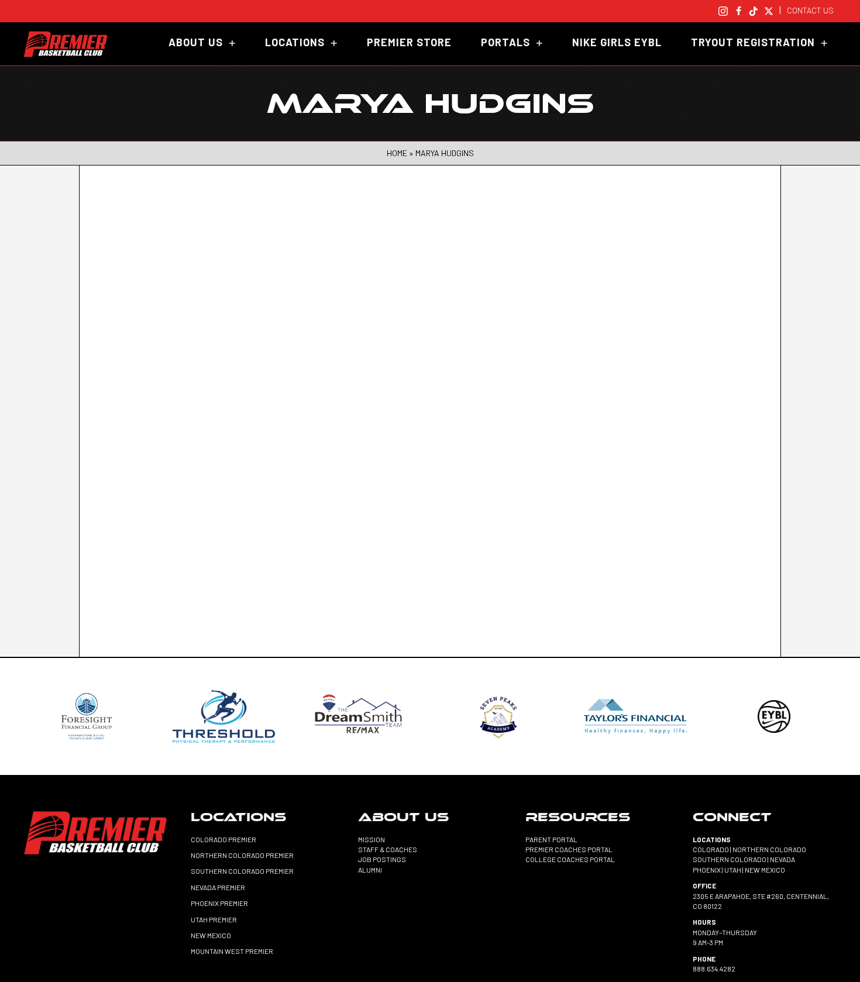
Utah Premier (214, 919)
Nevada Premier (218, 887)
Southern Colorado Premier (242, 871)
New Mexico (211, 935)
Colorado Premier (223, 839)
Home (397, 153)
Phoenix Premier (219, 903)
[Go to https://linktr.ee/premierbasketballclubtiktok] (753, 9)
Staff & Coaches (387, 849)
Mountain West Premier (232, 951)
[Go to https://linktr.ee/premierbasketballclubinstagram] (723, 9)
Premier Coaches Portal (569, 849)
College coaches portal (570, 859)
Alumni (370, 870)
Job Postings (382, 859)
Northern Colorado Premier (242, 855)
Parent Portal (551, 839)
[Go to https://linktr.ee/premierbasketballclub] (768, 9)
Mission (371, 839)
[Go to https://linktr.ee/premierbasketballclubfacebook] (738, 9)
